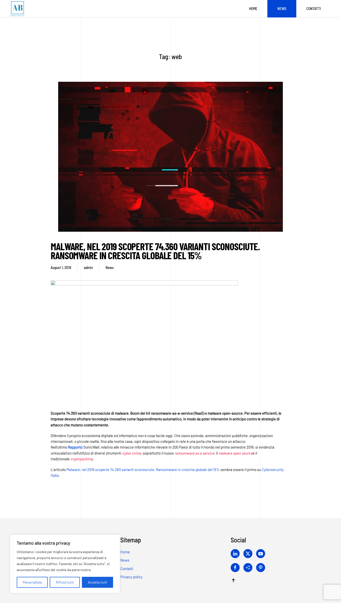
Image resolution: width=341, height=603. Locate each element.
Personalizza (32, 582)
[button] (233, 580)
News (281, 8)
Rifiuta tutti (65, 582)
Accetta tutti (97, 582)
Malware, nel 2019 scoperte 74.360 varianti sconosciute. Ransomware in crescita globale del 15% (155, 250)
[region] (65, 564)
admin (88, 267)
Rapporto (75, 447)
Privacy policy (131, 577)
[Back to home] (17, 8)
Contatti (313, 8)
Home (253, 8)
